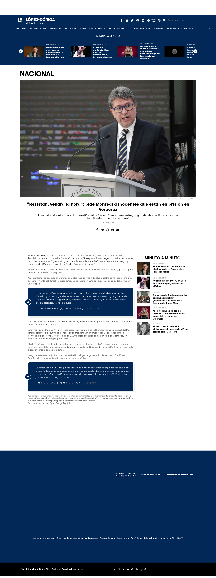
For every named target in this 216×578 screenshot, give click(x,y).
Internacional (38, 29)
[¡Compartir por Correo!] (117, 230)
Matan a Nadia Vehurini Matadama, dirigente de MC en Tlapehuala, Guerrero (170, 329)
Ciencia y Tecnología (92, 29)
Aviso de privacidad (150, 475)
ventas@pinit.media (126, 476)
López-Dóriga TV (141, 29)
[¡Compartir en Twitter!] (102, 230)
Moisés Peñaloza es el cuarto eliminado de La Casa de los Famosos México (55, 52)
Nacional (21, 29)
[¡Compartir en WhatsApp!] (107, 230)
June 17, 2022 (88, 383)
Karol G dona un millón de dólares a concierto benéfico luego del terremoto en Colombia (150, 52)
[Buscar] (213, 28)
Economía (70, 29)
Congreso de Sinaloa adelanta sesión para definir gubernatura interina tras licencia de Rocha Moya (170, 299)
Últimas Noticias (151, 538)
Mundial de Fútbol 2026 (180, 29)
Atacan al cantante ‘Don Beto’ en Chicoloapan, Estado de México (102, 52)
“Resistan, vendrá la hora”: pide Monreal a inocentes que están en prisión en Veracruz (108, 207)
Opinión (158, 29)
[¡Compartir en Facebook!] (97, 230)
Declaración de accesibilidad (179, 475)
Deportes (55, 29)
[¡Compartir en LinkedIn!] (112, 230)
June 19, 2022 (91, 308)
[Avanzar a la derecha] (209, 28)
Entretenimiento (118, 29)
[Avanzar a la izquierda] (21, 51)
